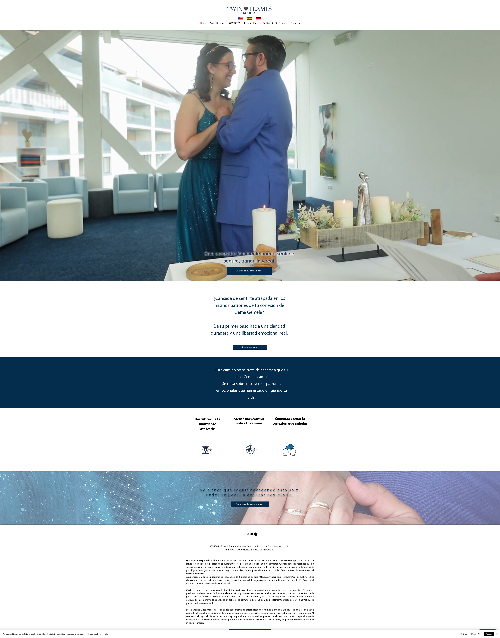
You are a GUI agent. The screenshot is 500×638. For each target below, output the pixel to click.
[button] (217, 23)
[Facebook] (244, 534)
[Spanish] (249, 18)
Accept (489, 634)
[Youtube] (252, 534)
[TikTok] (255, 534)
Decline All (475, 634)
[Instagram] (248, 534)
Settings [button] (463, 634)
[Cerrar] (496, 634)
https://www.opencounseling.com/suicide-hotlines (283, 577)
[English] (240, 18)
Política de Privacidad (262, 550)
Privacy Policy (103, 634)
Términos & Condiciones (237, 550)
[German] (258, 18)
